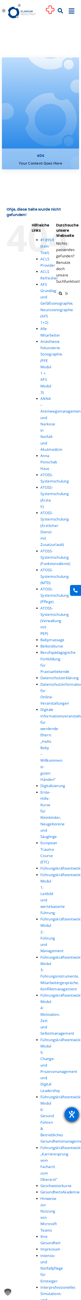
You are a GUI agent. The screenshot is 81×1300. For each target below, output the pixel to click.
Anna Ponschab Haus (48, 462)
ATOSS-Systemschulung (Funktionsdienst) (55, 557)
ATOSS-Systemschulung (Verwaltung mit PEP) (54, 621)
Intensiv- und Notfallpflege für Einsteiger (51, 1268)
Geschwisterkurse (55, 1185)
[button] (8, 1292)
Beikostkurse (51, 646)
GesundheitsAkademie (60, 1191)
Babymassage (52, 639)
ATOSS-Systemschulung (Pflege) (54, 595)
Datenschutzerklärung (59, 677)
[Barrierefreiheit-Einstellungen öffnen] (72, 1114)
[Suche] (60, 11)
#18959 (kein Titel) (47, 246)
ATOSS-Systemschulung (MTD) (54, 576)
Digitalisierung (52, 785)
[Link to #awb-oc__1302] (50, 11)
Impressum (50, 1249)
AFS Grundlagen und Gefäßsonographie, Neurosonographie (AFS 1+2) (56, 303)
